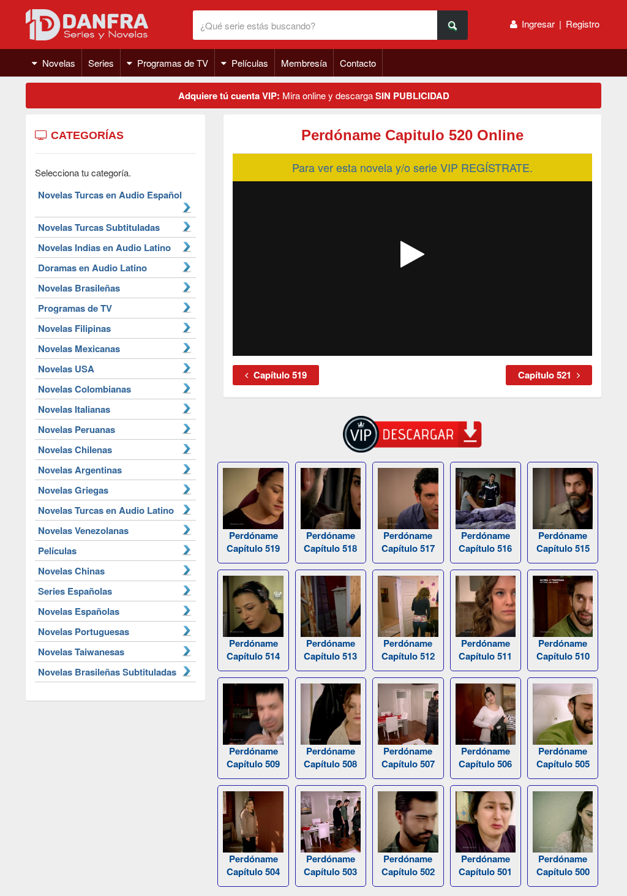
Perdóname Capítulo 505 (563, 757)
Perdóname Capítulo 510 (563, 649)
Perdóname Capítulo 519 (253, 542)
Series (101, 62)
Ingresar (538, 23)
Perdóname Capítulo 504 (253, 865)
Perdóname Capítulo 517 (408, 542)
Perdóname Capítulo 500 (563, 865)
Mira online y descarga (313, 95)
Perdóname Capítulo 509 (253, 757)
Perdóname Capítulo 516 (485, 542)
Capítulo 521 (546, 375)
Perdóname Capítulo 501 (485, 865)
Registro (582, 23)
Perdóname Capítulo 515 (563, 542)
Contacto (358, 62)
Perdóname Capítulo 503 (330, 865)
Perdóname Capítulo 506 (485, 757)
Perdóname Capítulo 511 (485, 649)
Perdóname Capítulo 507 (408, 757)
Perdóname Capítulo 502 (408, 865)
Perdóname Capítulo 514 (253, 649)
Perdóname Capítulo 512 (408, 649)
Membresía (304, 62)
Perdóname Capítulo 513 (330, 649)
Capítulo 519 (279, 375)
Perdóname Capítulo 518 (330, 542)
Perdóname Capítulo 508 (330, 757)
